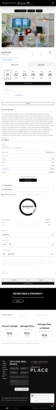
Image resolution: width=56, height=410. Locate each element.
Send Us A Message (21, 389)
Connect (4, 378)
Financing (5, 369)
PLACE (26, 398)
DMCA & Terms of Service (45, 408)
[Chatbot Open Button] (52, 406)
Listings (4, 363)
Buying (4, 365)
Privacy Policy (35, 408)
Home (3, 361)
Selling (4, 367)
